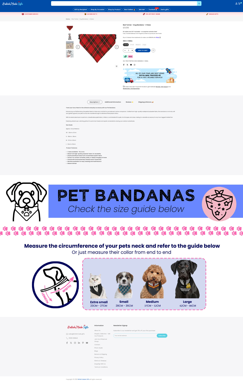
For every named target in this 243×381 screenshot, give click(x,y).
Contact (97, 345)
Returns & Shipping (100, 354)
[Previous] (78, 47)
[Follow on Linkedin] (79, 343)
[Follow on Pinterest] (83, 343)
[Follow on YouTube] (87, 343)
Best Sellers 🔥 (129, 10)
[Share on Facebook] (124, 65)
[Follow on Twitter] (71, 343)
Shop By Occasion (97, 10)
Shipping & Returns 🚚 (145, 102)
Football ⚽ (153, 9)
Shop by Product (114, 10)
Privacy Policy (98, 357)
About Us (97, 330)
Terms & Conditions (101, 367)
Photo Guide (98, 348)
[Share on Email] (131, 65)
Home (68, 19)
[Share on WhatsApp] (134, 65)
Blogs (96, 351)
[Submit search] (199, 3)
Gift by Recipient (80, 10)
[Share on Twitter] (127, 65)
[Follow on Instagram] (75, 343)
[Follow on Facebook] (67, 343)
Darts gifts (165, 10)
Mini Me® (142, 10)
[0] (239, 3)
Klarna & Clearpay (100, 361)
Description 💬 (95, 102)
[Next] (117, 47)
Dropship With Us (100, 364)
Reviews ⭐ (129, 102)
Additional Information (113, 102)
